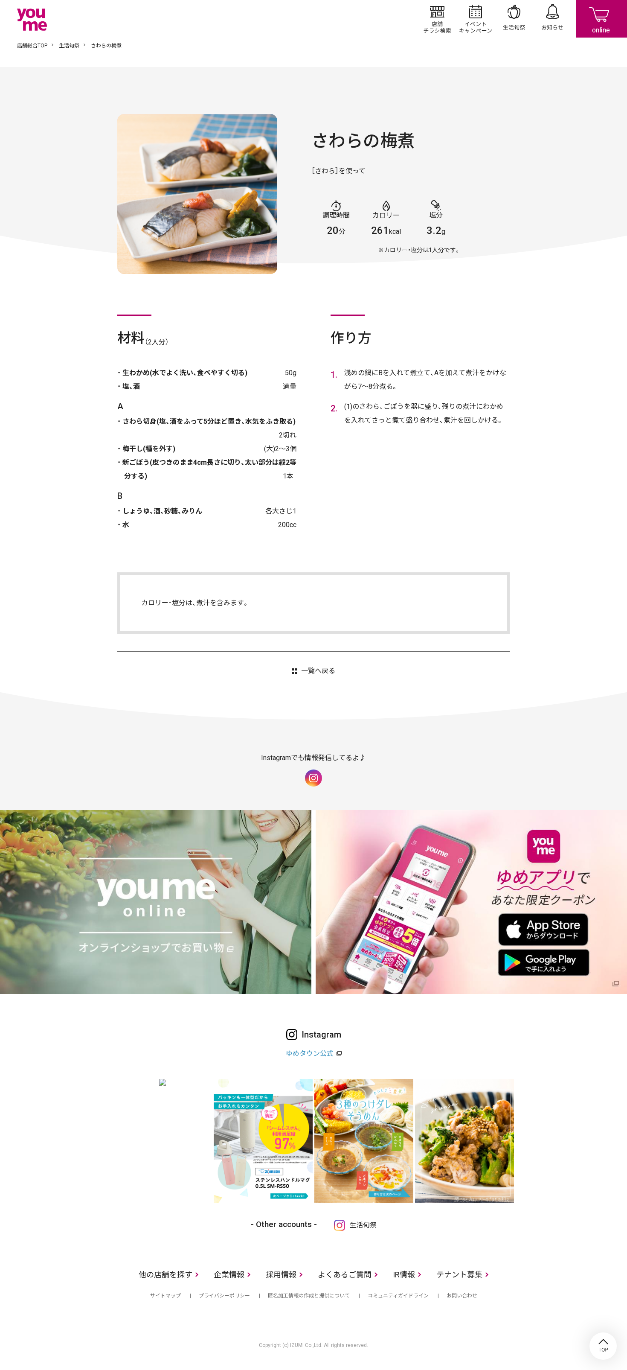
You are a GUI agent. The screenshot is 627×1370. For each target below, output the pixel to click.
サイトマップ (165, 1296)
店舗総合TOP (32, 46)
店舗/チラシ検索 (437, 19)
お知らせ (552, 19)
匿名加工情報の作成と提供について (309, 1296)
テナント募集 (459, 1274)
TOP (603, 1346)
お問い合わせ (462, 1296)
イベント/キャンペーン (475, 19)
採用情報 (281, 1274)
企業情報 (229, 1274)
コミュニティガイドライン (398, 1296)
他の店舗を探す (165, 1274)
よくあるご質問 (345, 1274)
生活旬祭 (514, 19)
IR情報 (404, 1274)
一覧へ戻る (318, 671)
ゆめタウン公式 (310, 1053)
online (601, 19)
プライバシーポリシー (224, 1296)
